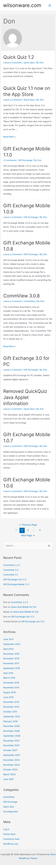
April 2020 (8, 649)
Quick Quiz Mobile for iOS (23, 607)
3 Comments (9, 160)
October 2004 (10, 769)
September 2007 (11, 755)
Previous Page (28, 524)
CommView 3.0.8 (21, 296)
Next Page (28, 535)
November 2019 (11, 658)
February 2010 (10, 721)
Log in (6, 829)
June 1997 (8, 779)
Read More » (9, 136)
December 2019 (11, 654)
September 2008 (11, 736)
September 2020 (11, 644)
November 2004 (11, 765)
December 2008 (11, 726)
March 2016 (9, 678)
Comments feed (11, 839)
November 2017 (11, 663)
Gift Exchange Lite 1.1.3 (14, 579)
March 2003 (9, 774)
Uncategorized (10, 811)
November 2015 (11, 687)
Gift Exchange (25, 160)
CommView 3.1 (10, 574)
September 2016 (11, 668)
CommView (29, 301)
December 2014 (11, 702)
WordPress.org (10, 844)
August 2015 (9, 692)
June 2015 (8, 697)
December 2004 (11, 760)
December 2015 (11, 682)
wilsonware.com (22, 5)
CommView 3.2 (10, 570)
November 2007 (11, 745)
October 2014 (10, 711)
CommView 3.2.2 (11, 565)
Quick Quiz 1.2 (18, 57)
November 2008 (11, 731)
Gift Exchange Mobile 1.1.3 (16, 584)
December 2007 (11, 740)
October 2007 (10, 750)
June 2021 (8, 639)
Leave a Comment (12, 62)
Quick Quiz (29, 62)
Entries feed (9, 834)
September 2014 (11, 716)
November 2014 (11, 707)
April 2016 (8, 673)
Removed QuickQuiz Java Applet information (25, 397)
